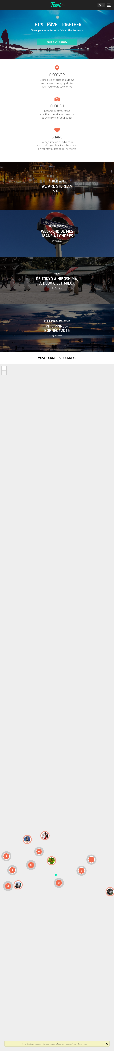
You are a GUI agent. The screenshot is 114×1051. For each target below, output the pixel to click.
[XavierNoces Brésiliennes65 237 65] (18, 885)
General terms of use (79, 1044)
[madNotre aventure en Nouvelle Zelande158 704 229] (110, 891)
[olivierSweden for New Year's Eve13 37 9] (45, 835)
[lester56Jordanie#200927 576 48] (51, 860)
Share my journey (57, 42)
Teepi (57, 5)
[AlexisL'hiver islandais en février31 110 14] (27, 839)
